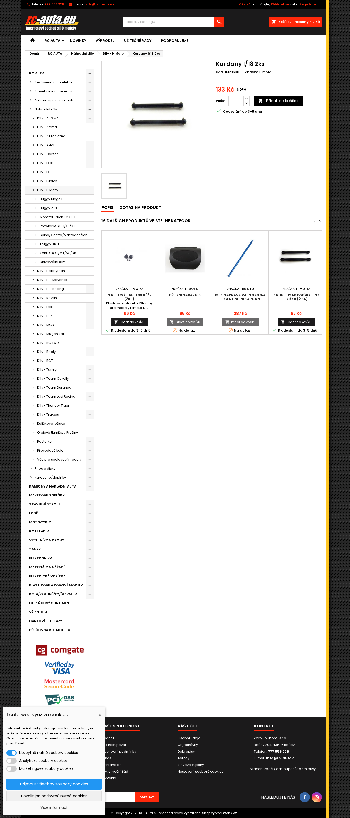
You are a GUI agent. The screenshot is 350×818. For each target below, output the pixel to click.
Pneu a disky (45, 468)
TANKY (35, 549)
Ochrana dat (112, 764)
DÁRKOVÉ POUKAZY (45, 621)
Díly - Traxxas (48, 414)
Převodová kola (50, 450)
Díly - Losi (45, 306)
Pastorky (44, 441)
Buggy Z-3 (48, 208)
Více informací (53, 807)
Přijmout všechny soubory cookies (54, 784)
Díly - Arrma (47, 127)
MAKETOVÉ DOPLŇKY (47, 495)
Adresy (183, 758)
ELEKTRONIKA (40, 558)
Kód (219, 72)
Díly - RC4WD (48, 342)
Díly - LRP (44, 315)
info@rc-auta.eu (100, 4)
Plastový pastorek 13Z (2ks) (129, 296)
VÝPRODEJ (105, 40)
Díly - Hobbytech (51, 270)
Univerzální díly (52, 261)
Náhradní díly (46, 109)
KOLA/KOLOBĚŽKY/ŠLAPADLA (53, 594)
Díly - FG (43, 172)
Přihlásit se (280, 4)
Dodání (107, 738)
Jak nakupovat (113, 744)
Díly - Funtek (47, 181)
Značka (252, 72)
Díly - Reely (46, 351)
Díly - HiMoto (47, 190)
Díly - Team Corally (53, 378)
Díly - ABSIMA (48, 118)
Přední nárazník (185, 294)
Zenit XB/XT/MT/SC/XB (58, 252)
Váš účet (187, 726)
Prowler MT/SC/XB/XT (57, 225)
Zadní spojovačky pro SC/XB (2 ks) (296, 296)
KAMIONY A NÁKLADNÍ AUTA (52, 486)
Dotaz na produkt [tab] (140, 207)
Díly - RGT (45, 360)
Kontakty (108, 778)
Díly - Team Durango (54, 387)
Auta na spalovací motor (55, 100)
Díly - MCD (45, 324)
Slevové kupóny (191, 764)
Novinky (78, 40)
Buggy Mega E (51, 199)
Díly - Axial (45, 145)
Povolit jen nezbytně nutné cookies (54, 795)
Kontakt (264, 726)
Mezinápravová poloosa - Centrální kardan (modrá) (240, 299)
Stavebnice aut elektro (53, 91)
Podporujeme (174, 40)
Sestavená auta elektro (54, 82)
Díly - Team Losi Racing (56, 396)
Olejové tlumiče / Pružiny (57, 432)
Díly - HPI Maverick (52, 279)
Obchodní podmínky (118, 751)
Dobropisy (186, 751)
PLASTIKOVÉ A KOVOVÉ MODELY (56, 585)
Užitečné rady (137, 40)
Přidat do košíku (278, 101)
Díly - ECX (45, 163)
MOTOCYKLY (40, 522)
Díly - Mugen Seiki (51, 333)
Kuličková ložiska (51, 423)
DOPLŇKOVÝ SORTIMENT (50, 603)
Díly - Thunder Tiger (53, 405)
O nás (106, 758)
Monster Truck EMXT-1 (57, 217)
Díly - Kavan (47, 297)
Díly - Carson (48, 154)
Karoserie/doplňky (50, 477)
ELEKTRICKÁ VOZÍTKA (47, 576)
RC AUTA (52, 40)
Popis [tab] (107, 207)
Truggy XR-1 (49, 243)
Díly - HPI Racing (50, 288)
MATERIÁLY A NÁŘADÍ (47, 567)
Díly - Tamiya (48, 369)
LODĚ (33, 513)
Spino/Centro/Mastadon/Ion (63, 234)
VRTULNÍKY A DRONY (46, 540)
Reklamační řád (114, 771)
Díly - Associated (51, 136)
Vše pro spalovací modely (59, 459)
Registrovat (309, 4)
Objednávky (188, 744)
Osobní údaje (189, 738)
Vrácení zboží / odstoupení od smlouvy (283, 768)
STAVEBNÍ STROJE (44, 504)
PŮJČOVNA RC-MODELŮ (49, 630)
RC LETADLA (39, 531)
